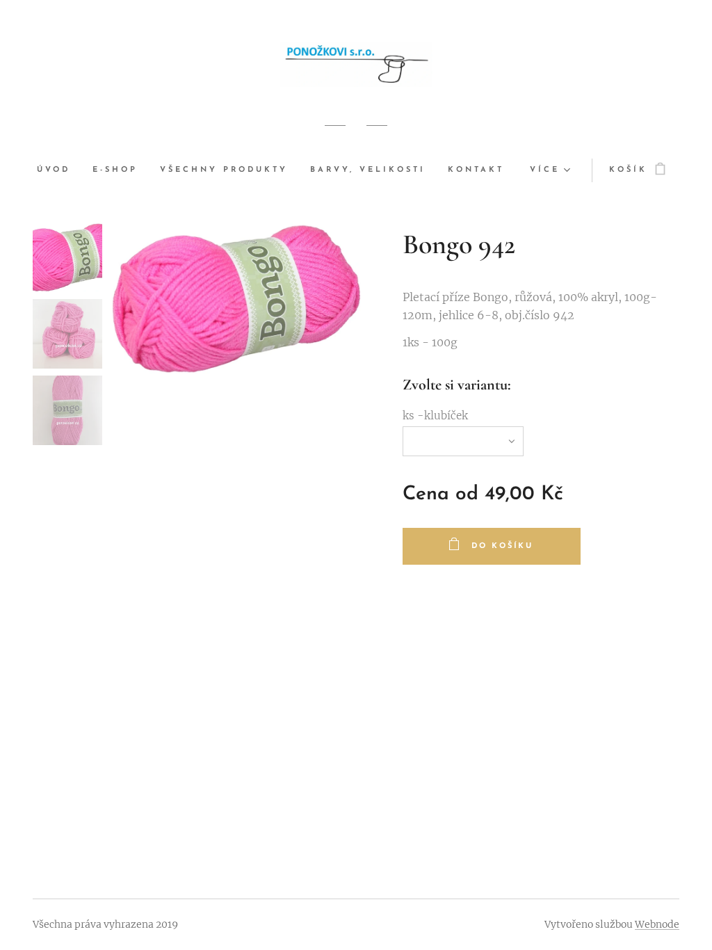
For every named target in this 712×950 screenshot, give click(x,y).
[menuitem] (59, 170)
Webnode (657, 924)
